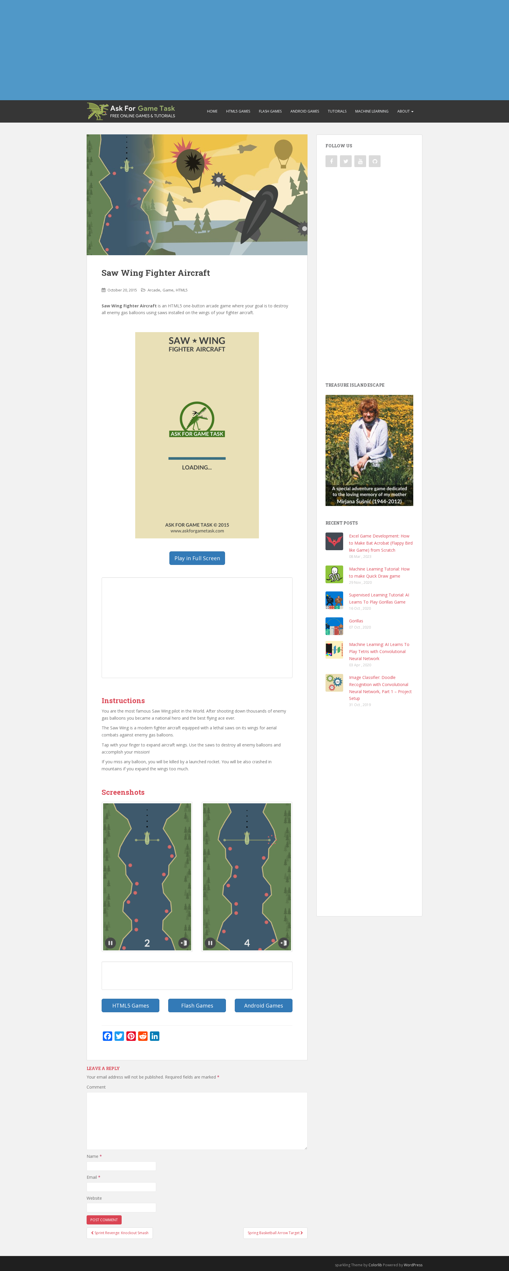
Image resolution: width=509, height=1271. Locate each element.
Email (93, 1177)
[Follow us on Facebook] (331, 161)
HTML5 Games (238, 111)
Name (94, 1156)
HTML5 (182, 290)
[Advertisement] (254, 50)
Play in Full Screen (197, 558)
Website (94, 1198)
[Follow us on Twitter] (346, 161)
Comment (96, 1087)
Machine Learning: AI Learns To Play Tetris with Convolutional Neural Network (379, 651)
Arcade (154, 290)
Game (168, 290)
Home (212, 111)
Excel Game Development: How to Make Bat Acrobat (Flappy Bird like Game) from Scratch (381, 543)
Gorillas (356, 621)
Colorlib (375, 1264)
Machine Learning (372, 111)
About (404, 111)
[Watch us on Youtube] (360, 161)
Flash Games (270, 111)
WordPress (413, 1264)
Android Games (304, 111)
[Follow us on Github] (375, 161)
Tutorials (337, 111)
